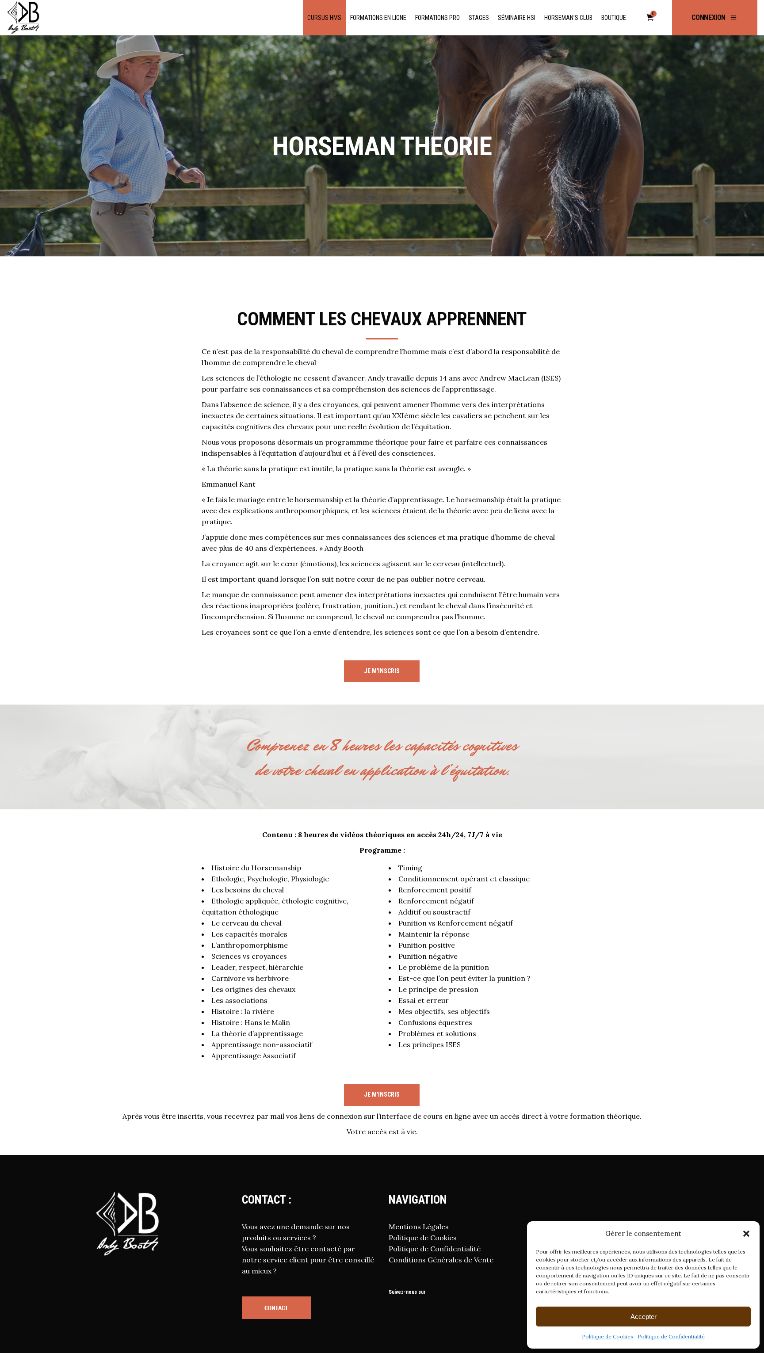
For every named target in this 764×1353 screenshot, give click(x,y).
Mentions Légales (419, 1226)
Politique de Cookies (607, 1336)
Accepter (643, 1316)
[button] (746, 1233)
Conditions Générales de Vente (441, 1259)
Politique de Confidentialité (671, 1336)
